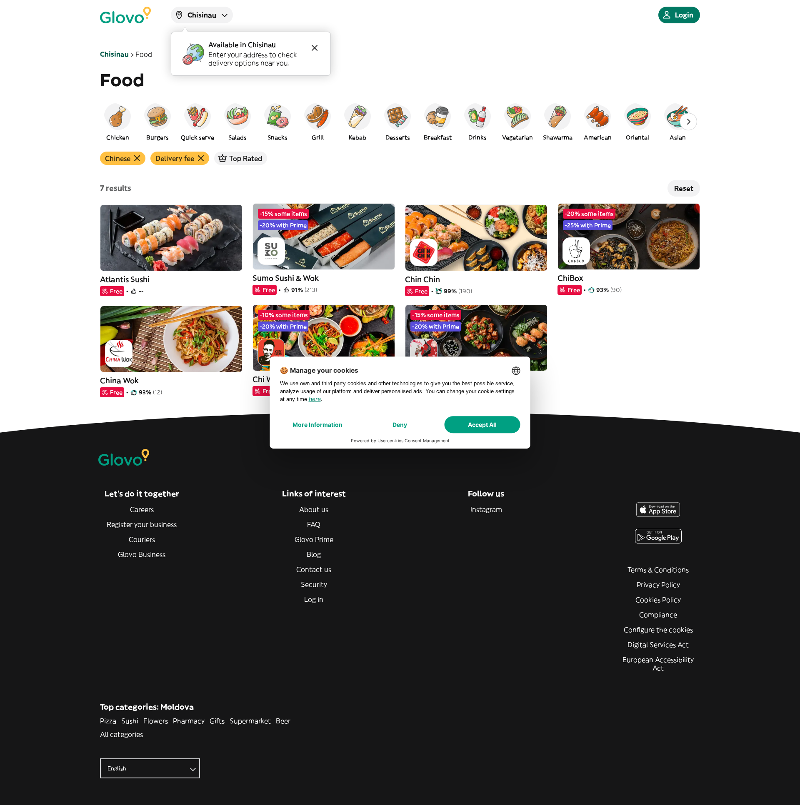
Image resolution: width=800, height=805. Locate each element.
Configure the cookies (658, 630)
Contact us (313, 569)
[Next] (688, 121)
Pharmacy (189, 721)
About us (313, 509)
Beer (283, 721)
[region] (400, 122)
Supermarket (250, 721)
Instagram (486, 509)
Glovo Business (141, 554)
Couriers (142, 539)
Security (314, 584)
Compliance (658, 615)
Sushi (129, 721)
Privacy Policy (658, 585)
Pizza (108, 721)
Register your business (142, 524)
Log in (313, 599)
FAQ (313, 524)
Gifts (217, 721)
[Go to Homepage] (125, 15)
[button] (117, 122)
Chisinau (114, 54)
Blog (314, 554)
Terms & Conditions (658, 570)
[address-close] (314, 48)
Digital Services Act (658, 645)
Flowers (155, 721)
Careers (142, 509)
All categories (121, 734)
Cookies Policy (658, 600)
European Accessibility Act (658, 663)
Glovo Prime (314, 539)
